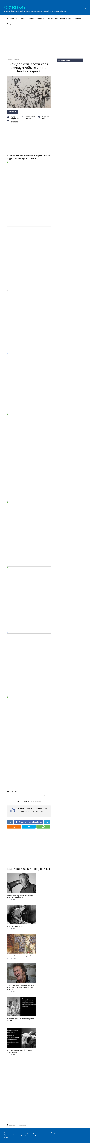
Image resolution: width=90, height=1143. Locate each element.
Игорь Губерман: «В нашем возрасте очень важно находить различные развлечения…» (20, 987)
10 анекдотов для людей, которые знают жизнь (19, 1051)
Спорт (9, 24)
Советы (31, 18)
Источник (47, 796)
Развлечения (65, 18)
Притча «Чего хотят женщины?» (19, 956)
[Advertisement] (48, 43)
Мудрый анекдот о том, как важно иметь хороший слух (20, 896)
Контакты (11, 1125)
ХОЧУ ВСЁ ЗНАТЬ (14, 7)
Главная (10, 18)
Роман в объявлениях (15, 926)
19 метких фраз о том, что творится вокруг (20, 1019)
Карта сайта (22, 1125)
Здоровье (40, 18)
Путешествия (52, 18)
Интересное (21, 18)
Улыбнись (77, 18)
